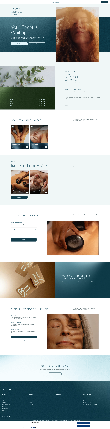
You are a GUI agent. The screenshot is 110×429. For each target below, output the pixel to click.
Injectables (30, 402)
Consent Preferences (58, 416)
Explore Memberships (59, 396)
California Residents (86, 400)
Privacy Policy (44, 416)
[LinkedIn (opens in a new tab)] (7, 416)
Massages (30, 396)
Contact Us (3, 410)
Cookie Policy (50, 416)
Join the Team (4, 402)
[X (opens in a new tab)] (6, 416)
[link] (20, 137)
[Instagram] (2, 416)
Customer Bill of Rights (86, 396)
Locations (3, 398)
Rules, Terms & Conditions (87, 402)
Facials (30, 398)
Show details (33, 427)
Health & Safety (4, 406)
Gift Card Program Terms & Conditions (88, 398)
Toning (30, 400)
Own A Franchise (4, 400)
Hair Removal (31, 404)
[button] (24, 222)
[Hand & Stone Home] (55, 2)
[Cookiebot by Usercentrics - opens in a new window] (25, 427)
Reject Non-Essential (83, 425)
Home (3, 382)
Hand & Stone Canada (5, 408)
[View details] (27, 147)
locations (6, 382)
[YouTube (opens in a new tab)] (9, 416)
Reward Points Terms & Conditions (61, 398)
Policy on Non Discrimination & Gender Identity (90, 404)
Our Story (3, 396)
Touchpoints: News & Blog (6, 404)
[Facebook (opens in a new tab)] (4, 416)
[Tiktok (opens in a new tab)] (11, 416)
